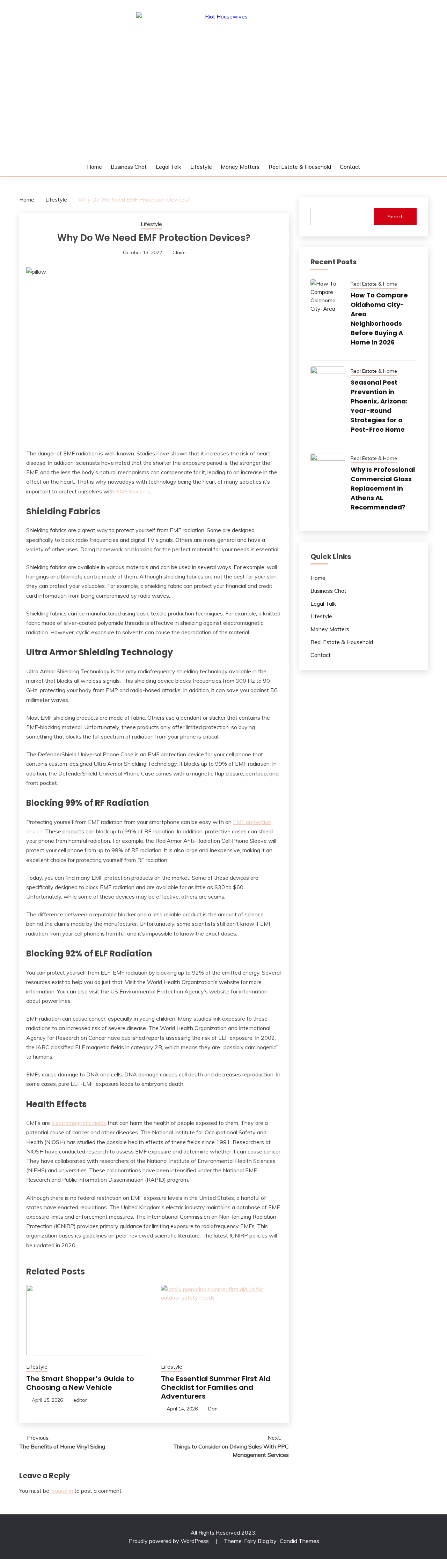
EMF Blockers (133, 491)
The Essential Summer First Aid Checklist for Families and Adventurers (215, 1387)
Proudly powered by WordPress (169, 1540)
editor (80, 1400)
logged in (62, 1490)
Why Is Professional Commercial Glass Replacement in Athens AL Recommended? (383, 488)
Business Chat (129, 166)
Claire (179, 252)
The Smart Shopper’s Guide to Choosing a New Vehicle (80, 1383)
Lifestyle (201, 166)
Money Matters (240, 166)
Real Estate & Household (300, 166)
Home (94, 166)
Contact (350, 166)
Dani (213, 1409)
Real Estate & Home (374, 284)
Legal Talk (168, 166)
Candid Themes (299, 1540)
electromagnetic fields (78, 1122)
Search (396, 216)
